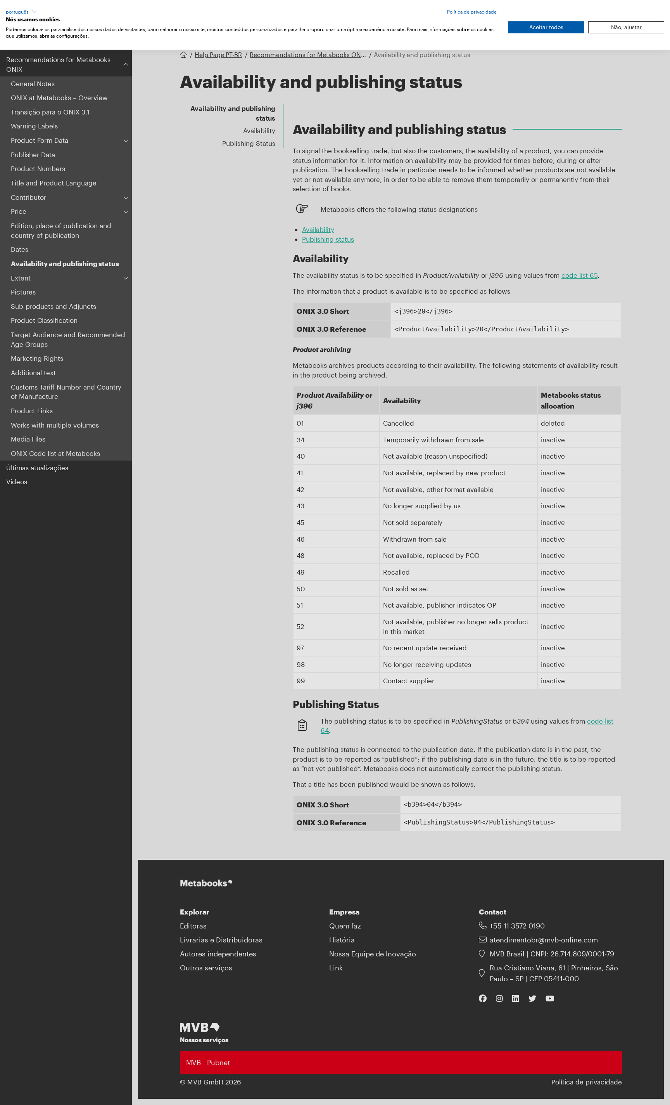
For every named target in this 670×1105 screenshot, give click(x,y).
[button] (21, 11)
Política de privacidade (472, 11)
